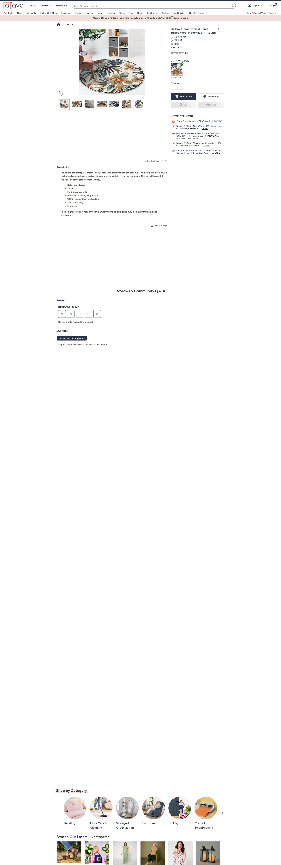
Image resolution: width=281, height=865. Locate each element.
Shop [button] (32, 5)
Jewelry (111, 13)
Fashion (89, 13)
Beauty (100, 13)
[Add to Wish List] (220, 30)
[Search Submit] (233, 5)
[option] (140, 18)
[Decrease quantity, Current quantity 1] (172, 88)
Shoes (122, 13)
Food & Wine (179, 13)
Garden (78, 13)
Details (205, 128)
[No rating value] (178, 52)
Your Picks (8, 13)
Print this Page (160, 225)
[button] (250, 6)
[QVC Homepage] (58, 24)
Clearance (65, 13)
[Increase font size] (162, 161)
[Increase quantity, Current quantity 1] (182, 88)
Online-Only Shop (48, 13)
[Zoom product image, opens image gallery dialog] (59, 93)
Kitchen (165, 13)
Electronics (152, 13)
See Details (193, 138)
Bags (131, 13)
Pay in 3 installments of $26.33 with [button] (194, 121)
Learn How (215, 153)
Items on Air (61, 5)
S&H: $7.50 (175, 44)
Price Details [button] (177, 47)
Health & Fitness (196, 13)
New (19, 13)
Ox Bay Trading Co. (180, 36)
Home (140, 13)
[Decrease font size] (166, 161)
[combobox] (151, 5)
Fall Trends (31, 13)
